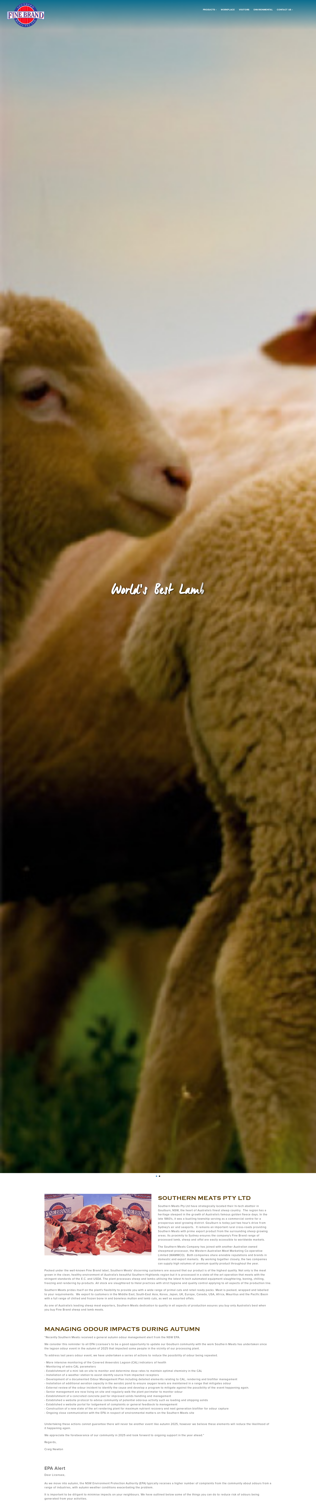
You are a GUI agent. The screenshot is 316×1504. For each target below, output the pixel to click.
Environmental (263, 9)
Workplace (228, 9)
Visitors (244, 9)
